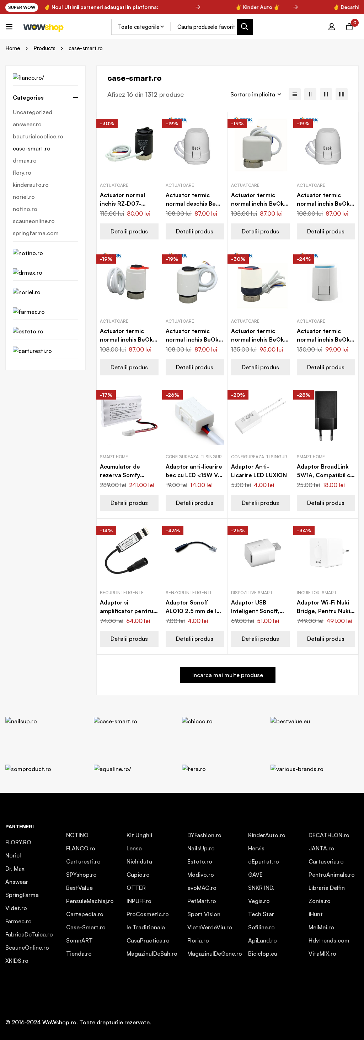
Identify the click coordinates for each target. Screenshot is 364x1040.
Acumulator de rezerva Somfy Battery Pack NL (122, 475)
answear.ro (27, 124)
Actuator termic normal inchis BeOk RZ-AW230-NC (192, 339)
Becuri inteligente (122, 592)
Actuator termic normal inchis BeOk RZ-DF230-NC (323, 339)
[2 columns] (310, 94)
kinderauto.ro (31, 184)
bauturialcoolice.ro (38, 136)
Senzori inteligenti (188, 592)
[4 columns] (342, 94)
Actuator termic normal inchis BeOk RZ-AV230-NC (126, 339)
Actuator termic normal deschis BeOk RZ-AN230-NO (195, 203)
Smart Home (114, 456)
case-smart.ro (31, 148)
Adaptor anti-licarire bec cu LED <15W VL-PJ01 (194, 475)
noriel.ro (24, 196)
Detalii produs (129, 231)
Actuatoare (114, 185)
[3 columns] (326, 94)
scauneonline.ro (34, 221)
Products (44, 48)
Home (12, 48)
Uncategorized (32, 112)
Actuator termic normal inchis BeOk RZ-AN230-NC (323, 203)
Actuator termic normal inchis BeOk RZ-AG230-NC (257, 203)
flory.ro (22, 172)
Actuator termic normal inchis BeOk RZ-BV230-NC (257, 339)
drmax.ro (25, 160)
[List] (295, 94)
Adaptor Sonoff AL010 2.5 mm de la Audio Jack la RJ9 (193, 611)
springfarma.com (36, 233)
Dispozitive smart (252, 592)
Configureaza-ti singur (194, 456)
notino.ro (25, 208)
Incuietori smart (317, 592)
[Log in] (332, 27)
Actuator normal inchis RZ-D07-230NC (122, 203)
